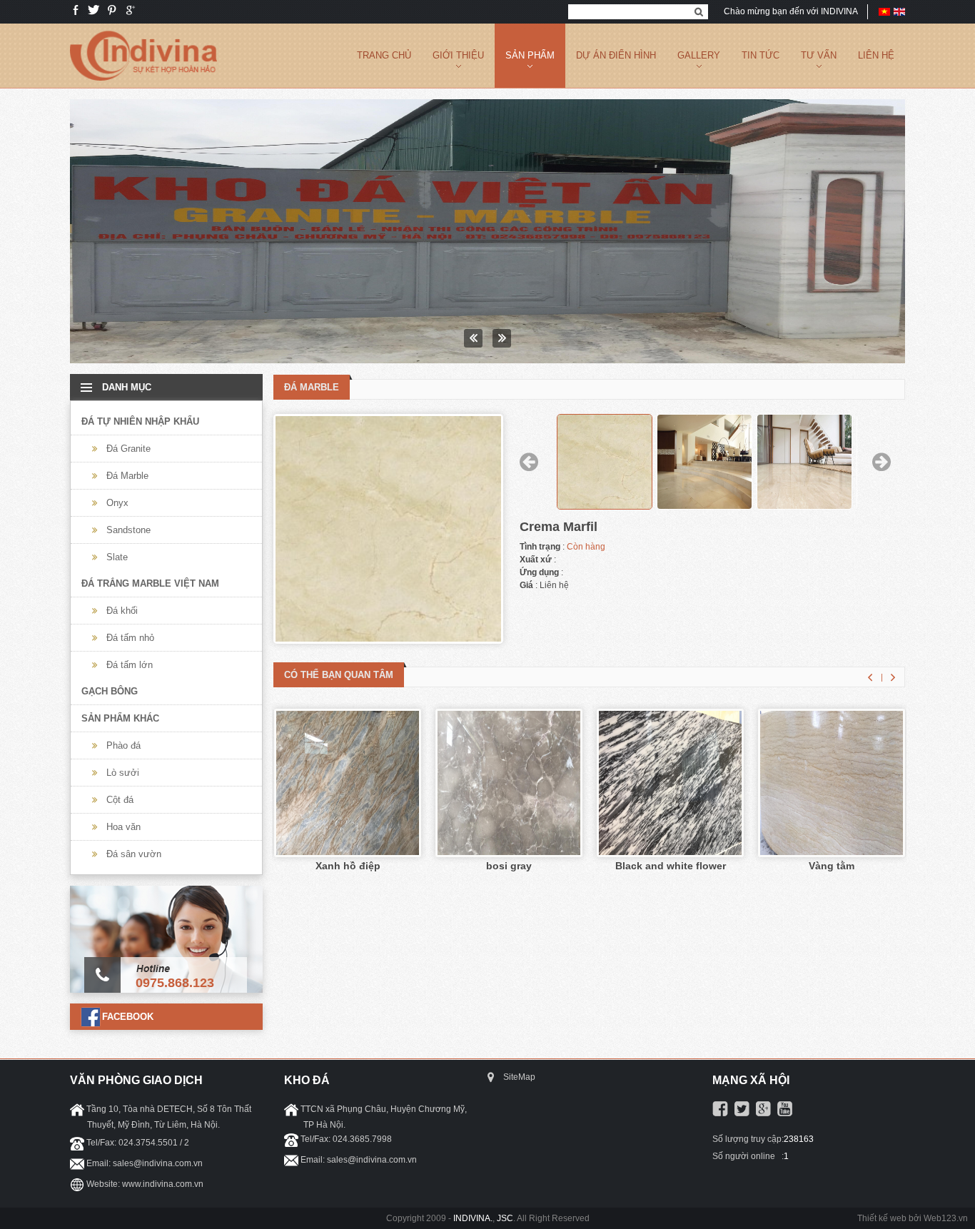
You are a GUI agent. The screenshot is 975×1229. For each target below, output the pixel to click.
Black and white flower (670, 865)
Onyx (117, 502)
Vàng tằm (831, 865)
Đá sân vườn (133, 854)
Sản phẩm (530, 55)
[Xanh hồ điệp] (347, 852)
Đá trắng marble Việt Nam (150, 583)
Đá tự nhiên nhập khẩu (140, 421)
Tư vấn (819, 55)
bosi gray (509, 865)
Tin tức (760, 55)
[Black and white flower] (670, 852)
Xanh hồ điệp (347, 865)
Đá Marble (127, 475)
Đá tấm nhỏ (130, 637)
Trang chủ (384, 55)
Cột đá (119, 799)
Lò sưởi (122, 772)
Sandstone (128, 530)
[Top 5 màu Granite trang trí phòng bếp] (487, 231)
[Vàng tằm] (831, 852)
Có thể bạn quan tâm (338, 674)
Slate (117, 557)
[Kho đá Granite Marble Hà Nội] (143, 85)
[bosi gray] (509, 852)
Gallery (698, 55)
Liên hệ (876, 55)
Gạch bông (109, 691)
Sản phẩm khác (120, 718)
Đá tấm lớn (129, 664)
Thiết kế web (881, 1218)
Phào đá (123, 745)
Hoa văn (123, 826)
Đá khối (122, 610)
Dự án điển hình (616, 55)
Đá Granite (128, 448)
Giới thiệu (458, 55)
